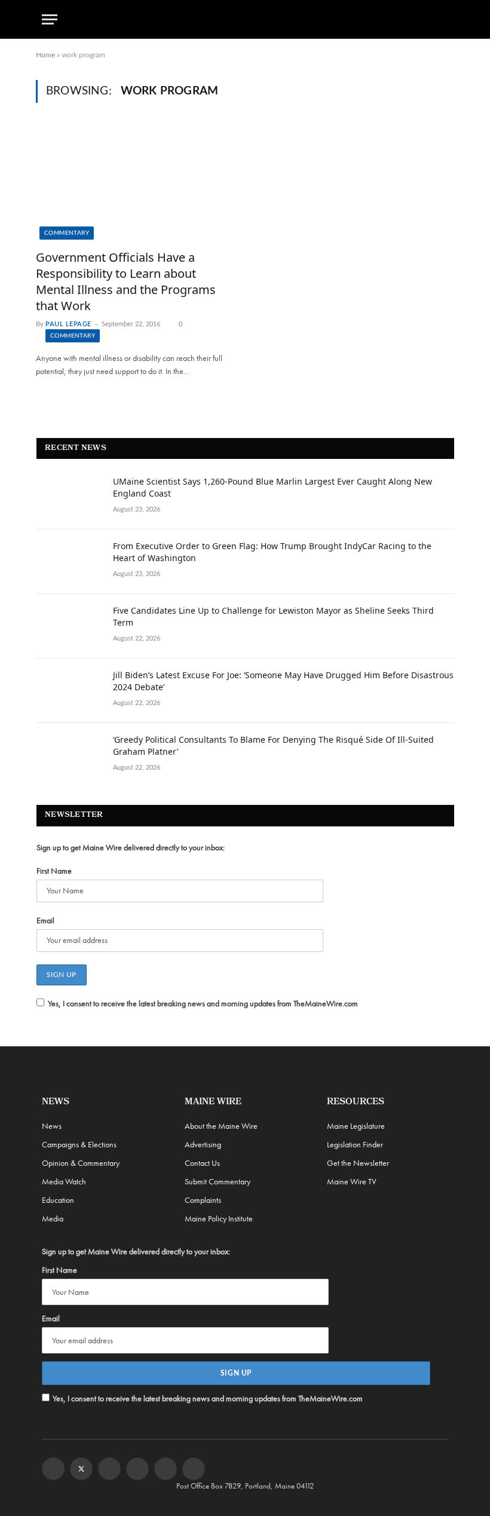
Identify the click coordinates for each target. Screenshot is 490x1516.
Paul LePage (68, 324)
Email (45, 920)
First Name (54, 870)
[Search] (442, 19)
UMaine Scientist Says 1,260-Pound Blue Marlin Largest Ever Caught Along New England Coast (272, 487)
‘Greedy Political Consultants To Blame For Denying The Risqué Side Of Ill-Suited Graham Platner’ (273, 745)
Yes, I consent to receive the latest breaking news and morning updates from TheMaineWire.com (203, 1003)
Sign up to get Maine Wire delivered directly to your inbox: (130, 847)
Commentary (66, 233)
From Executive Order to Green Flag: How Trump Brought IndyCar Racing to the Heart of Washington (272, 551)
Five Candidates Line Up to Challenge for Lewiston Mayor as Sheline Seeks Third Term (273, 616)
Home (45, 55)
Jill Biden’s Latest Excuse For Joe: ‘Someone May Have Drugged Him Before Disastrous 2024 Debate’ (283, 681)
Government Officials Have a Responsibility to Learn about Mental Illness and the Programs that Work (126, 281)
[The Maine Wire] (245, 19)
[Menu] (49, 19)
